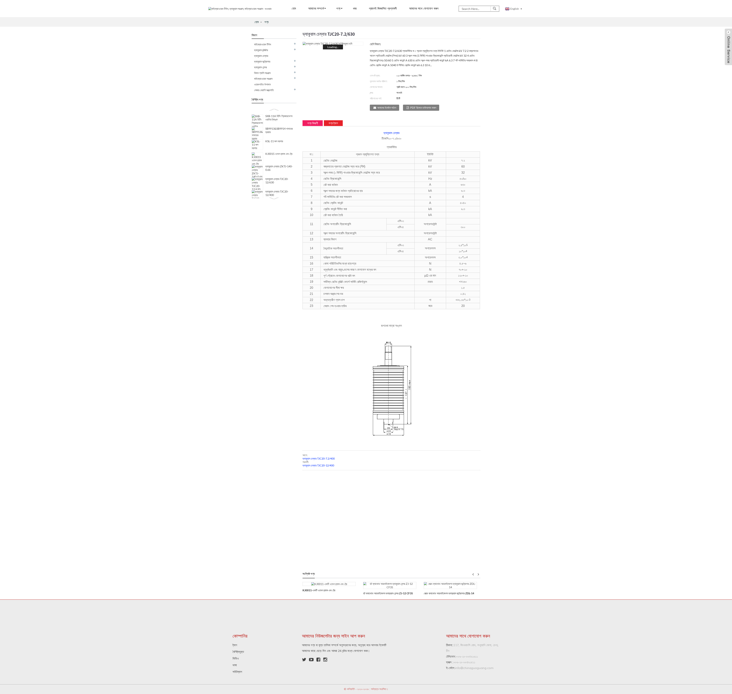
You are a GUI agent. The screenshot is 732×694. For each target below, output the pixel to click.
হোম (294, 8)
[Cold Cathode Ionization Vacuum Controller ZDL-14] (450, 585)
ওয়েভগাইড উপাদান (262, 84)
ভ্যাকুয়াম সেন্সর (260, 67)
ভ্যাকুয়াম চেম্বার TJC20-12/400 (318, 465)
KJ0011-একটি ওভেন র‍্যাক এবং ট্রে (319, 590)
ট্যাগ (235, 645)
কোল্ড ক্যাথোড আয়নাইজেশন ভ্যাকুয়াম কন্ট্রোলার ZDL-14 (449, 593)
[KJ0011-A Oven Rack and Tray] (329, 583)
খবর (354, 8)
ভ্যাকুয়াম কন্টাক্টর (261, 50)
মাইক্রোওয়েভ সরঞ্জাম (263, 78)
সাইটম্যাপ (237, 672)
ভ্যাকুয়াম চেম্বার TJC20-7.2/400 (319, 458)
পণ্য (338, 8)
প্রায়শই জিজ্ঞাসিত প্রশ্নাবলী (383, 8)
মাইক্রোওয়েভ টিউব (262, 44)
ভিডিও (236, 658)
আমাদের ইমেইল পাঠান (386, 107)
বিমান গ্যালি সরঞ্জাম (262, 73)
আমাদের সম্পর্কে (316, 8)
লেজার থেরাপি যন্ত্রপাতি (264, 90)
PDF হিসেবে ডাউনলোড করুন (423, 107)
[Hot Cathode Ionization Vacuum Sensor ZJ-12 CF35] (389, 585)
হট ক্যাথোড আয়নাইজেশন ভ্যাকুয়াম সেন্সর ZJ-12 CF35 (388, 593)
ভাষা (235, 665)
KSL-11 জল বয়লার (274, 141)
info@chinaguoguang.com (470, 668)
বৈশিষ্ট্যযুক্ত (238, 652)
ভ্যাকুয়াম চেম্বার (261, 55)
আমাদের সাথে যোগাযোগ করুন (423, 8)
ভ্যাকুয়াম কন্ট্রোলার (262, 61)
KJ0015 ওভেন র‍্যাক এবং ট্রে (278, 153)
